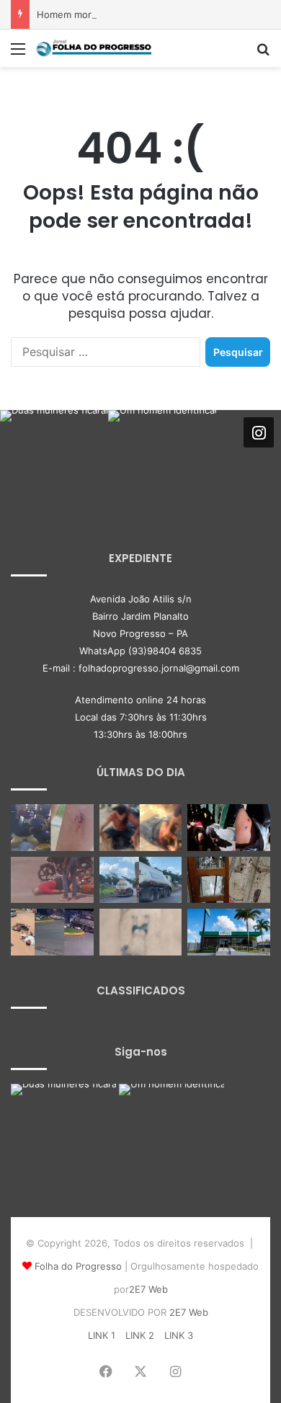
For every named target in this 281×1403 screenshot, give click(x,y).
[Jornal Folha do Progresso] (93, 48)
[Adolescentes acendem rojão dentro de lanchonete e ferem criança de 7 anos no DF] (52, 827)
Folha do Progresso (78, 1266)
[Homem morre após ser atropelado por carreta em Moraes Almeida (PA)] (140, 932)
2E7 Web (148, 1289)
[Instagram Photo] (54, 464)
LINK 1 (101, 1335)
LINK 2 (139, 1335)
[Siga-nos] (259, 432)
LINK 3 (178, 1335)
